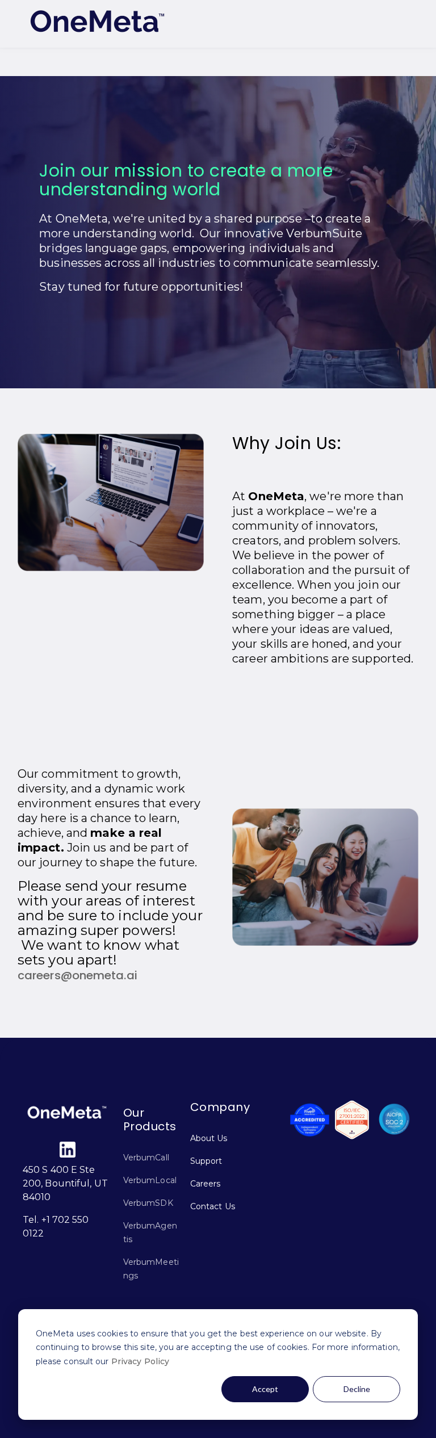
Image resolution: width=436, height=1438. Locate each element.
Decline (356, 1389)
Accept (265, 1389)
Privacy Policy (140, 1361)
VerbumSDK (148, 1203)
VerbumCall (146, 1157)
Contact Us (212, 1206)
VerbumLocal (150, 1180)
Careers (205, 1184)
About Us (209, 1138)
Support (206, 1161)
